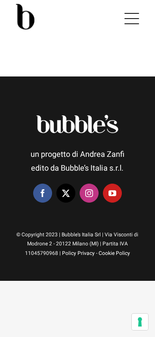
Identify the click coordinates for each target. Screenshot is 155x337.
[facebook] (42, 193)
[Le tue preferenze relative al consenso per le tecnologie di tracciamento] (140, 322)
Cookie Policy (114, 253)
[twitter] (65, 193)
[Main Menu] (131, 18)
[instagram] (89, 193)
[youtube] (112, 193)
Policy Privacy (78, 253)
